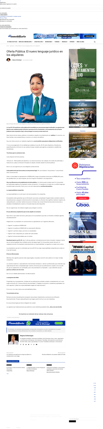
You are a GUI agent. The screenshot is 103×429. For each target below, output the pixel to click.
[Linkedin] (91, 30)
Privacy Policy (3, 18)
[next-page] (8, 373)
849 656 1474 (52, 419)
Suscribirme (36, 319)
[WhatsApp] (26, 64)
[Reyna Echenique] (9, 60)
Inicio (8, 45)
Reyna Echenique (17, 60)
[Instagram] (89, 30)
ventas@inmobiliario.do (42, 419)
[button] (94, 42)
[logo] (17, 36)
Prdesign (22, 427)
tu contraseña (3, 13)
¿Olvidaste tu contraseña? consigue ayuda (10, 16)
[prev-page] (7, 373)
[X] (93, 30)
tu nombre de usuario (5, 8)
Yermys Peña (9, 370)
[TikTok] (18, 415)
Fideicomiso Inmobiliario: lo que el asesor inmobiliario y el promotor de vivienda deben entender (56, 369)
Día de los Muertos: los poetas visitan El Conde (53, 354)
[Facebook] (87, 30)
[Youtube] (95, 30)
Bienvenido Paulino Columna (53, 372)
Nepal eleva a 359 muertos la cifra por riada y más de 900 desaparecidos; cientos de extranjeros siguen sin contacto (20, 384)
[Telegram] (19, 64)
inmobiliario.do (13, 427)
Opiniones (12, 45)
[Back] (0, 0)
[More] (30, 64)
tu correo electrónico (5, 25)
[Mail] (28, 344)
